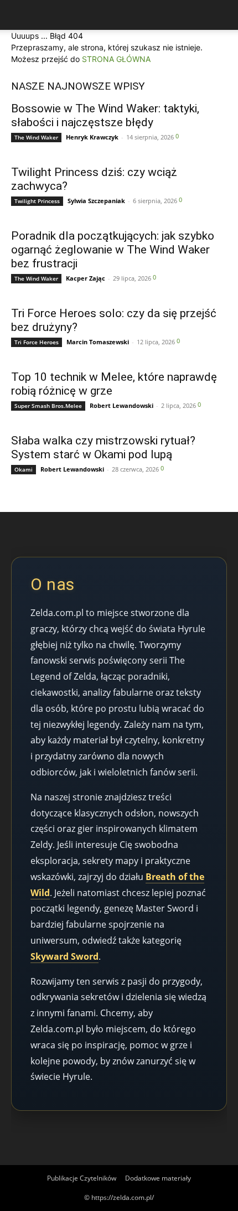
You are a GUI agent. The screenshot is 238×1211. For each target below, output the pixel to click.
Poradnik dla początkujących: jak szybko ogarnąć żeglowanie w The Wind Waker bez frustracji (112, 249)
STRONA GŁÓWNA (116, 59)
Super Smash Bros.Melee (48, 406)
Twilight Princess (37, 201)
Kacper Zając (85, 278)
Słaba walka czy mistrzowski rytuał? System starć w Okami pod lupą (103, 447)
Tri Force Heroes (36, 342)
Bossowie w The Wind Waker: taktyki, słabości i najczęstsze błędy (105, 115)
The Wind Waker (36, 137)
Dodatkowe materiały (158, 1178)
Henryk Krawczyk (92, 137)
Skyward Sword (64, 956)
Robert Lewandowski (121, 405)
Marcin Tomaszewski (97, 342)
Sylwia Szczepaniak (96, 200)
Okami (23, 469)
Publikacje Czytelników (81, 1178)
